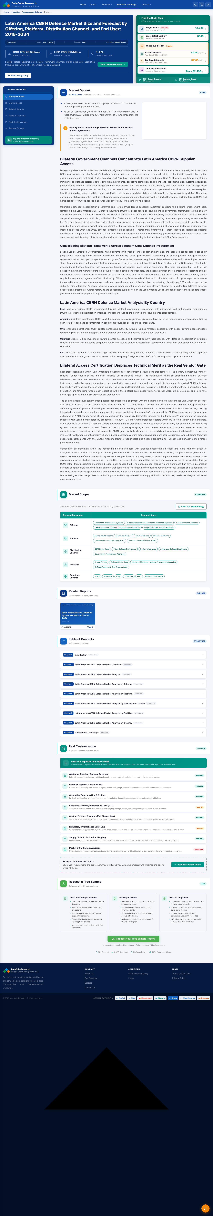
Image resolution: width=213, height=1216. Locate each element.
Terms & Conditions (181, 973)
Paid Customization (18, 122)
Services (106, 4)
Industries (15, 12)
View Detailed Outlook (111, 64)
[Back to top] (106, 1109)
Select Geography (19, 75)
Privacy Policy (178, 978)
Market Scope (15, 103)
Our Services (91, 978)
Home (83, 4)
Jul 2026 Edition (75, 95)
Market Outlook (16, 96)
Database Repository (138, 973)
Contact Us (90, 987)
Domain (145, 4)
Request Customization (189, 864)
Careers (88, 983)
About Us (89, 973)
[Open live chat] (205, 1208)
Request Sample (16, 128)
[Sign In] (208, 4)
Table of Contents (17, 115)
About (93, 4)
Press (131, 978)
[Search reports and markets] (195, 4)
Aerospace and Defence (32, 12)
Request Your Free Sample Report (135, 938)
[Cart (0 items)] (201, 4)
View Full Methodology (192, 506)
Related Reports (16, 109)
